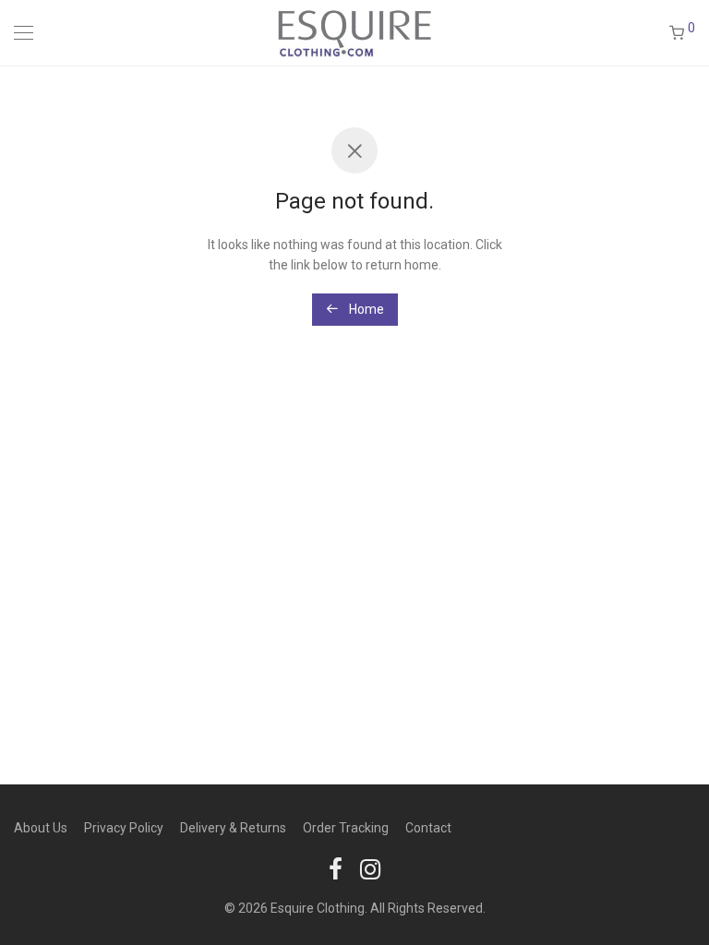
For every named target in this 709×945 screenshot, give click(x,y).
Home (365, 309)
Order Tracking (346, 827)
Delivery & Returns (233, 827)
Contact (428, 827)
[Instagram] (370, 868)
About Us (40, 827)
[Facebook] (335, 868)
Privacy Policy (123, 827)
